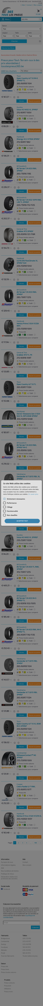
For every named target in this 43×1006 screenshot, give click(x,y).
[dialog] (21, 503)
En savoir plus (33, 494)
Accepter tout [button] (22, 521)
